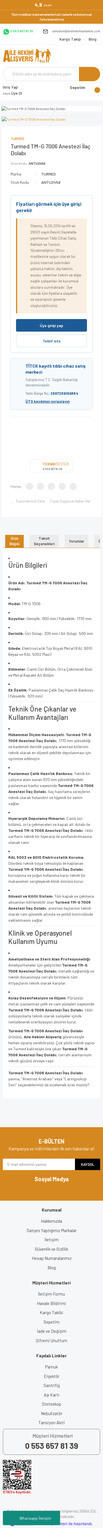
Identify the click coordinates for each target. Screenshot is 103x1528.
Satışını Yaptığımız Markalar (52, 1230)
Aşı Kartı (51, 1394)
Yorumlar (76, 541)
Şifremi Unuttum (51, 1340)
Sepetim (51, 1321)
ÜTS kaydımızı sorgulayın (47, 401)
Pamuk (51, 1366)
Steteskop (51, 1404)
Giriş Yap (10, 87)
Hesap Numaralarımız (52, 1258)
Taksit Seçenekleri (44, 541)
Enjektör (52, 1376)
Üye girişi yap (51, 325)
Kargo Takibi (51, 1312)
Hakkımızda (51, 1221)
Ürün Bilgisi (14, 541)
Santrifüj (51, 1385)
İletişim (52, 1239)
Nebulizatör (51, 1413)
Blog (51, 1267)
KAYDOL (87, 1164)
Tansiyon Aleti (51, 1422)
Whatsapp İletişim (35, 1518)
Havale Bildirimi (51, 1303)
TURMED (17, 138)
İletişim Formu (51, 1293)
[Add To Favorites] (29, 501)
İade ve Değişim (51, 1331)
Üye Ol (12, 93)
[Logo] (27, 56)
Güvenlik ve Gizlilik (51, 1249)
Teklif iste (52, 340)
